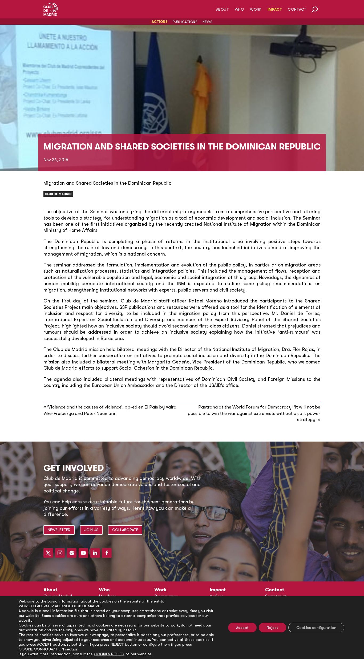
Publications (185, 22)
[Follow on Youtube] (83, 553)
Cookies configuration (316, 627)
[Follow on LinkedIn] (95, 553)
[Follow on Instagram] (60, 553)
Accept (242, 627)
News (207, 22)
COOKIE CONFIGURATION (41, 649)
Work (256, 9)
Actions (160, 22)
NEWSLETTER (59, 530)
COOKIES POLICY (109, 654)
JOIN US (91, 530)
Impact (275, 9)
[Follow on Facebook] (107, 553)
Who (239, 9)
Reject (272, 627)
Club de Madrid (58, 194)
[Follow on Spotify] (71, 553)
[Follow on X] (48, 553)
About (222, 9)
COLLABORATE (125, 530)
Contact (297, 9)
